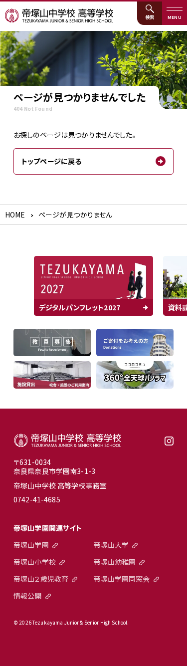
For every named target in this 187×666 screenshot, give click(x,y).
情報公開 (27, 595)
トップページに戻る (51, 161)
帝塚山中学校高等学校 (67, 440)
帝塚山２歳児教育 (40, 578)
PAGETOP (173, 652)
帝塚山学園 (31, 544)
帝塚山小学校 (34, 561)
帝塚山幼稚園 (115, 561)
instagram (169, 444)
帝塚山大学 (111, 544)
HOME (15, 215)
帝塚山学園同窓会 (122, 578)
